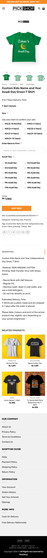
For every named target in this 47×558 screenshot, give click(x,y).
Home (4, 84)
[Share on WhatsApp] (4, 232)
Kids (21, 84)
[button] (3, 8)
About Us (6, 427)
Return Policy (8, 472)
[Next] (41, 44)
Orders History (9, 492)
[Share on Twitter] (14, 232)
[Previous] (6, 44)
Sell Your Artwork (10, 497)
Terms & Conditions (11, 437)
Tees (29, 226)
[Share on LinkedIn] (28, 232)
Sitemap (6, 502)
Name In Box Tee (35, 363)
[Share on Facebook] (9, 232)
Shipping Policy (9, 467)
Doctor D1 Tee (12, 363)
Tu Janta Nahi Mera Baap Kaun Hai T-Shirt (35, 402)
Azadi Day (30, 84)
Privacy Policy (9, 432)
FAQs (4, 457)
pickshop (16, 226)
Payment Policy (9, 462)
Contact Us (7, 442)
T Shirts (24, 226)
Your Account (8, 487)
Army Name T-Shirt (12, 400)
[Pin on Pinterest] (23, 232)
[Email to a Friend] (18, 232)
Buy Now (16, 208)
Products (13, 84)
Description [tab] (7, 252)
